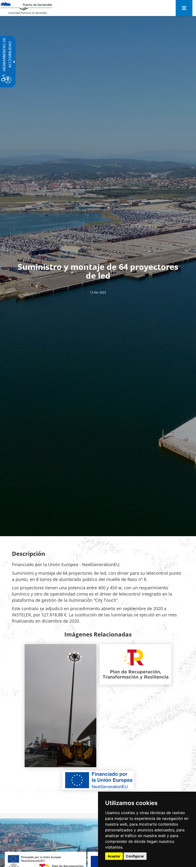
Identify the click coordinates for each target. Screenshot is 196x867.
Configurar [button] (135, 856)
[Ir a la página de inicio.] (26, 7)
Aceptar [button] (114, 856)
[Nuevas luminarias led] (60, 705)
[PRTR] (135, 664)
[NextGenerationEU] (98, 780)
